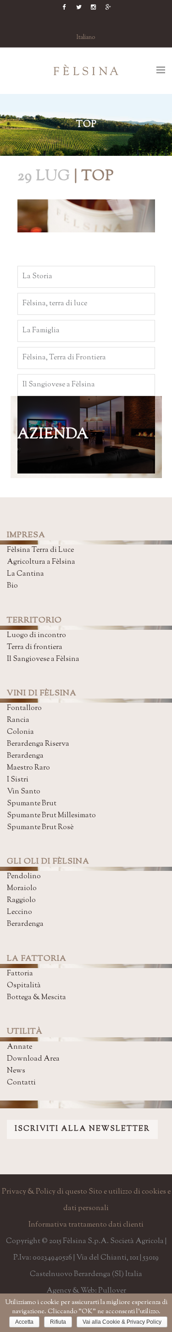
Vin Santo (23, 792)
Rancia (18, 720)
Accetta (24, 1322)
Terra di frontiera (34, 647)
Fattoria (20, 974)
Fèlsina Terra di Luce (40, 550)
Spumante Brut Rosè (40, 827)
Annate (19, 1047)
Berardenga (25, 756)
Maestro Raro (28, 768)
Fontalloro (24, 708)
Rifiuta (58, 1322)
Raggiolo (21, 900)
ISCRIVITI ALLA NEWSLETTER (82, 1129)
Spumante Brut (31, 803)
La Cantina (25, 574)
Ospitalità (24, 985)
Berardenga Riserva (38, 744)
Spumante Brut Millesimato (51, 815)
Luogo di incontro (36, 635)
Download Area (33, 1059)
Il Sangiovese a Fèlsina (43, 659)
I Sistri (17, 780)
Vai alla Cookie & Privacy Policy (122, 1322)
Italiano (86, 37)
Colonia (20, 732)
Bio (12, 586)
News (16, 1071)
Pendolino (24, 876)
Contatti (21, 1083)
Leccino (19, 912)
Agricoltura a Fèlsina (41, 562)
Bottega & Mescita (36, 997)
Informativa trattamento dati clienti (86, 1225)
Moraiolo (22, 888)
